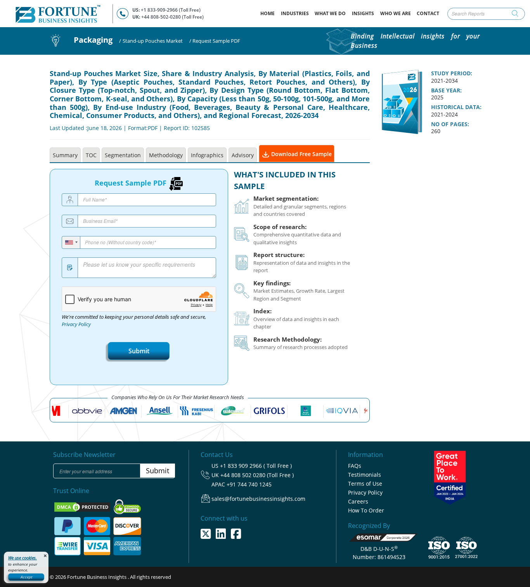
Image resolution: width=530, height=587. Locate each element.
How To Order (366, 510)
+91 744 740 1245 (249, 484)
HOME (269, 13)
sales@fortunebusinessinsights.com (258, 498)
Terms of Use (365, 483)
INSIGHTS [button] (363, 13)
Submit (138, 351)
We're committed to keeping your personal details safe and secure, (134, 321)
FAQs (354, 465)
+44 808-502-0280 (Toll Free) (172, 17)
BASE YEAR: (446, 90)
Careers (358, 501)
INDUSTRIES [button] (295, 13)
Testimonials (364, 474)
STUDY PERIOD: (451, 73)
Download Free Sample (301, 154)
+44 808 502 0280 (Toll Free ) (257, 475)
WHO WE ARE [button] (395, 13)
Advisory (243, 155)
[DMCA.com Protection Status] (83, 506)
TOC (91, 155)
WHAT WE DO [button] (330, 13)
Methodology (166, 155)
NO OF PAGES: (450, 124)
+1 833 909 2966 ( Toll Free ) (256, 465)
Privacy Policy (76, 324)
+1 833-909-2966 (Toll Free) (171, 10)
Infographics (207, 155)
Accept (26, 577)
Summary (65, 155)
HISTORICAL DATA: (456, 107)
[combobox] (71, 242)
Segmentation (123, 155)
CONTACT (428, 13)
